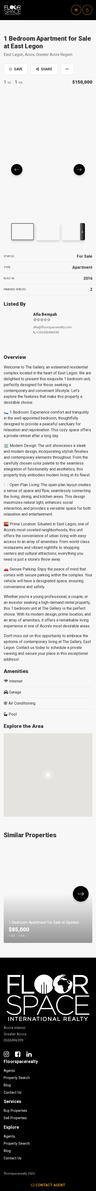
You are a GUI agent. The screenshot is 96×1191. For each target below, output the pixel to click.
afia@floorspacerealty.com (52, 327)
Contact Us (12, 1092)
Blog (7, 1085)
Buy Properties (15, 1111)
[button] (67, 69)
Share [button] (46, 69)
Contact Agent (50, 1185)
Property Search (17, 1078)
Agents (9, 1071)
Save (18, 69)
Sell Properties (15, 1118)
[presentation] (82, 231)
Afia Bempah (45, 314)
